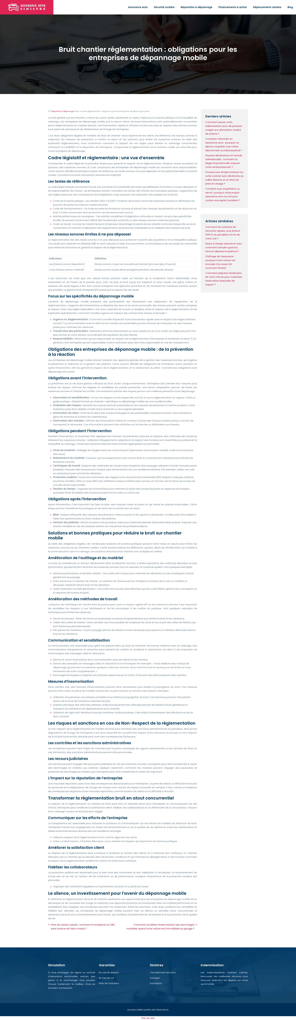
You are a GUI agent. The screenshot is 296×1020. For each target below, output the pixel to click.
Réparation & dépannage (196, 7)
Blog (290, 7)
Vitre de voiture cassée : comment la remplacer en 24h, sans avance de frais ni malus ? (83, 926)
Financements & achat (232, 7)
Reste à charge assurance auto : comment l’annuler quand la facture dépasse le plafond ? (224, 247)
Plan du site (148, 1018)
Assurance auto (138, 7)
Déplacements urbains (267, 7)
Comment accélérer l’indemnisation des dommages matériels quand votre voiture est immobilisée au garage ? (160, 926)
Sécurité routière (164, 7)
